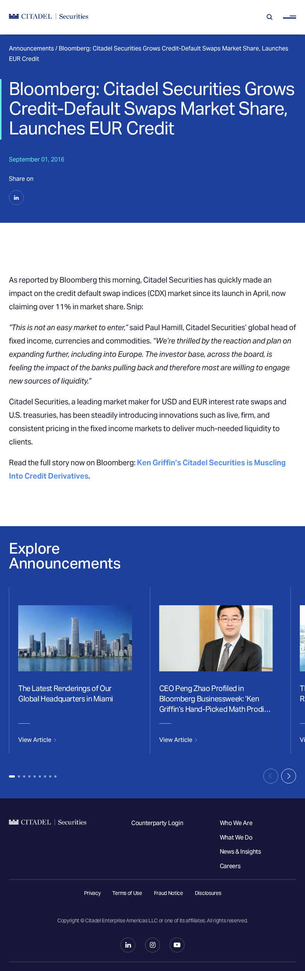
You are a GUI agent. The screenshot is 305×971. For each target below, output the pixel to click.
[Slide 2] (19, 776)
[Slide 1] (12, 776)
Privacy (92, 893)
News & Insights (240, 852)
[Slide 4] (29, 776)
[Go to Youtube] (177, 945)
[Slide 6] (40, 776)
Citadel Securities (47, 849)
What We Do (236, 837)
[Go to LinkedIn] (128, 945)
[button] (16, 197)
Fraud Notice (168, 893)
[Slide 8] (50, 776)
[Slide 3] (24, 776)
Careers (230, 866)
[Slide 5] (34, 776)
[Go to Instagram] (152, 945)
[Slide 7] (45, 776)
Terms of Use (127, 893)
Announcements (31, 48)
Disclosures (208, 893)
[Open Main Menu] (289, 17)
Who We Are (236, 823)
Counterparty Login (157, 823)
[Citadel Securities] (48, 17)
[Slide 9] (55, 776)
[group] (75, 670)
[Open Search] (269, 17)
